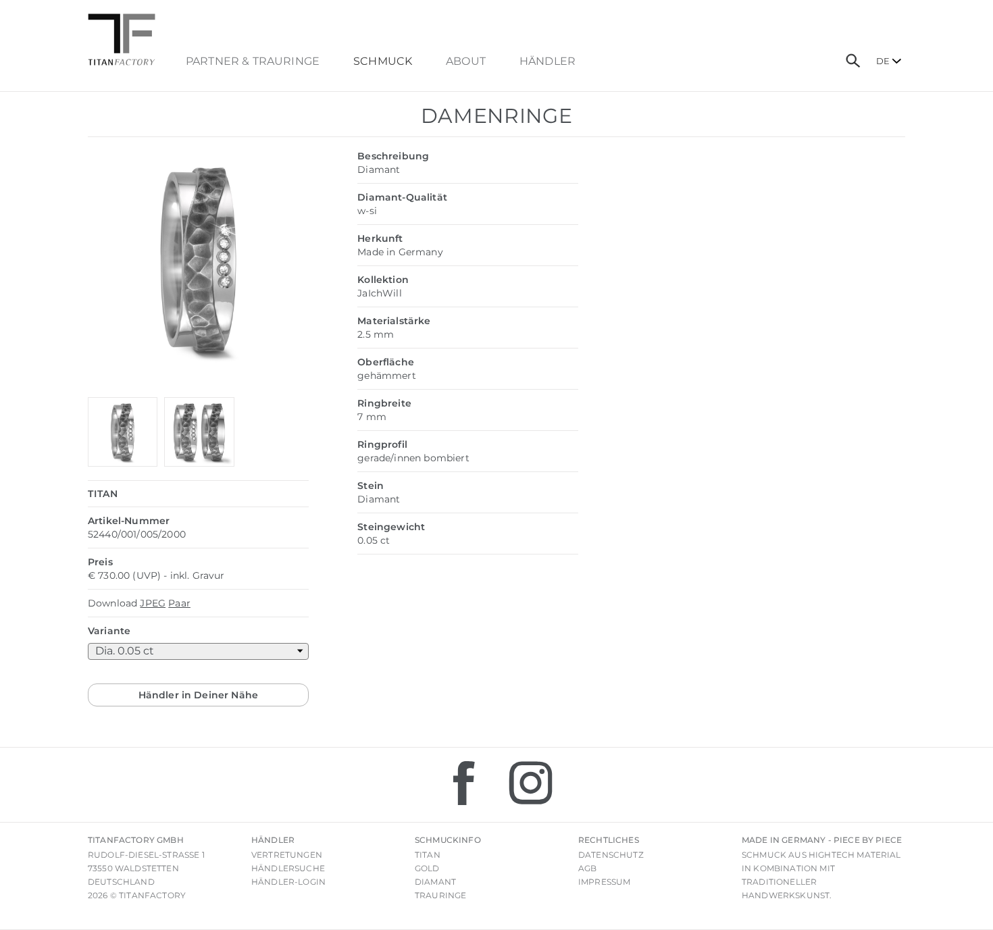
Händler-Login (288, 882)
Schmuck (382, 61)
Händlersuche (288, 868)
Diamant (435, 882)
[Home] (121, 40)
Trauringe (440, 895)
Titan (427, 855)
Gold (427, 868)
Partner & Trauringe (253, 61)
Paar (179, 603)
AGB (587, 868)
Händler (547, 61)
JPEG (153, 603)
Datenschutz (611, 855)
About (466, 61)
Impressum (604, 882)
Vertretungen (286, 855)
